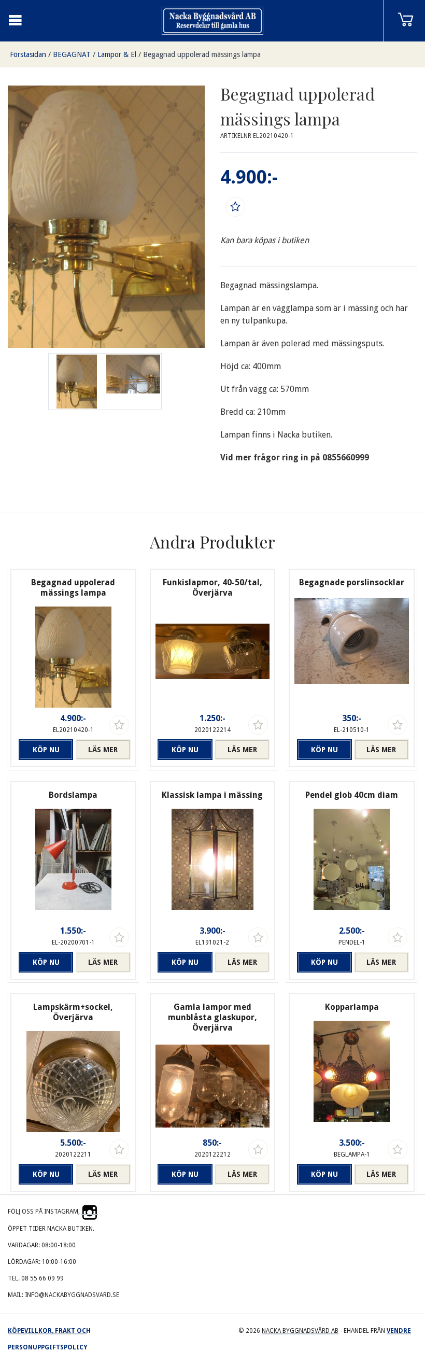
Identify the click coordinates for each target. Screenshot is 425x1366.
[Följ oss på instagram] (89, 1211)
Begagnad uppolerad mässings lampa (202, 54)
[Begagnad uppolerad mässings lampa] (133, 382)
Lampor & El (116, 54)
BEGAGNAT (72, 54)
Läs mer (103, 749)
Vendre (399, 1330)
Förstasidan (28, 54)
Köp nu (46, 749)
